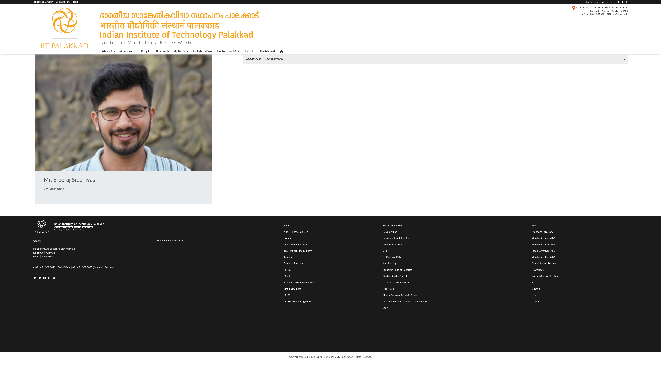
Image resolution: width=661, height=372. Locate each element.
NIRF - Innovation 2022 (296, 232)
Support (536, 289)
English (589, 2)
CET (385, 251)
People (145, 51)
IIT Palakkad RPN (392, 257)
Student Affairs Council (395, 276)
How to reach (71, 2)
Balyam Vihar (390, 232)
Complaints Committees (395, 244)
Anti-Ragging (389, 263)
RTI (533, 282)
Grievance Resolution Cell (396, 238)
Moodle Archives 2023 (543, 251)
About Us (108, 51)
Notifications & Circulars (545, 276)
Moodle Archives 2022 (543, 257)
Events (287, 238)
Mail (534, 225)
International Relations (296, 244)
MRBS (287, 295)
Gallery (535, 301)
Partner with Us (228, 51)
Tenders (288, 257)
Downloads (538, 270)
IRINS (287, 276)
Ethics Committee (392, 225)
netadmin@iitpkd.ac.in (171, 240)
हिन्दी (597, 2)
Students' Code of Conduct (397, 270)
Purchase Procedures (295, 263)
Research (162, 51)
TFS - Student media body (298, 251)
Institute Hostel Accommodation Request (405, 301)
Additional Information (264, 59)
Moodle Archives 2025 (543, 238)
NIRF (286, 225)
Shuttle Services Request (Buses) (400, 295)
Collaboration (202, 51)
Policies (287, 270)
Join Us (249, 51)
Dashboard (267, 51)
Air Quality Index (292, 289)
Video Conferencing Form (297, 301)
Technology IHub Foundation (299, 282)
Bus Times (388, 289)
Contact (60, 2)
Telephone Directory (44, 2)
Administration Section (544, 263)
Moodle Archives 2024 (543, 244)
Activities (181, 51)
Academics (127, 51)
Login (385, 308)
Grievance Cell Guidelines (396, 282)
